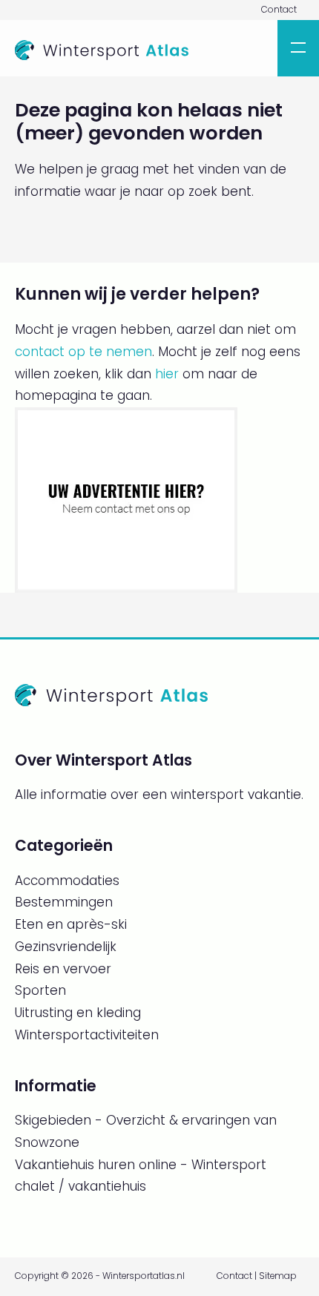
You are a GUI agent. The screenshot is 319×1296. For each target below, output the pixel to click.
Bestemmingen (64, 902)
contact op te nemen (83, 352)
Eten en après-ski (71, 924)
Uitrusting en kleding (78, 1013)
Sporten (40, 990)
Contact (279, 10)
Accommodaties (67, 880)
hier (167, 374)
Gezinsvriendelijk (65, 946)
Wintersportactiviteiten (87, 1035)
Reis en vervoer (63, 969)
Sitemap (278, 1276)
